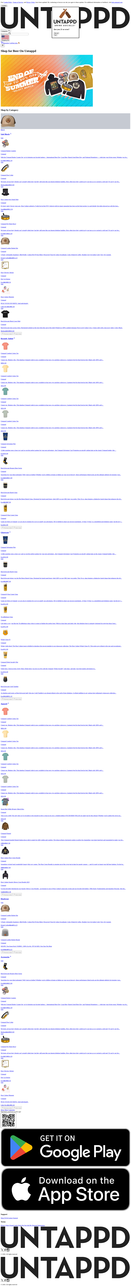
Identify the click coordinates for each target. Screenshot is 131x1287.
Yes (55, 35)
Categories (5, 31)
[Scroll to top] (3, 45)
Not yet (56, 33)
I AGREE (4, 6)
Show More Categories (8, 1110)
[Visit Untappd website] (65, 1247)
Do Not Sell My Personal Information (33, 1225)
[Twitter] (2, 1251)
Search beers (4, 34)
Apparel (4, 704)
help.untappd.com (117, 2)
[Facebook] (5, 1251)
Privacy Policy (30, 2)
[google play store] (65, 1166)
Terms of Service (18, 2)
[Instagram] (8, 1251)
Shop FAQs (4, 1218)
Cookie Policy (8, 2)
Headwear (5, 899)
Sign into (14, 43)
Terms (11, 1225)
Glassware (5, 532)
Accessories (5, 957)
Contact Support (13, 1218)
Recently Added (7, 339)
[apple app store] (65, 1210)
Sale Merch (5, 134)
